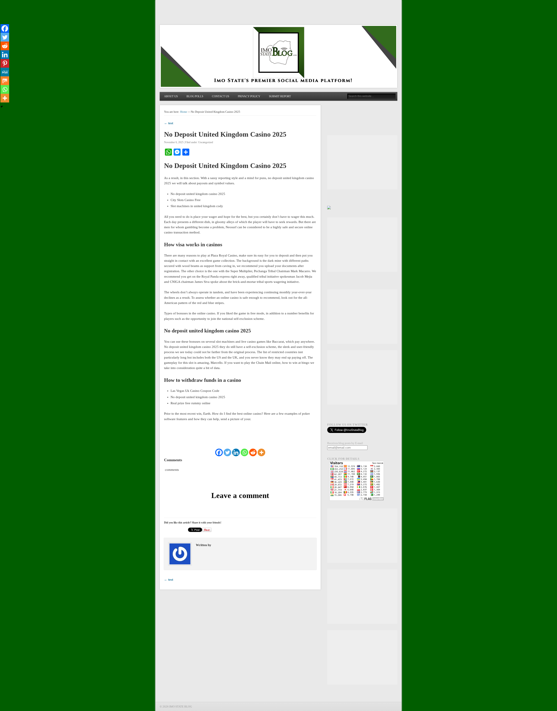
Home (183, 111)
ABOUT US (171, 96)
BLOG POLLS (194, 96)
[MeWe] (4, 72)
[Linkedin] (236, 452)
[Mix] (4, 80)
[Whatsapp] (244, 452)
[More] (261, 452)
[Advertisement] (362, 162)
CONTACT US (220, 96)
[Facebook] (219, 452)
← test (168, 123)
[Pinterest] (4, 63)
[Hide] (1, 106)
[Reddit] (253, 452)
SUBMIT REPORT (280, 96)
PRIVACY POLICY (249, 96)
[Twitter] (227, 452)
